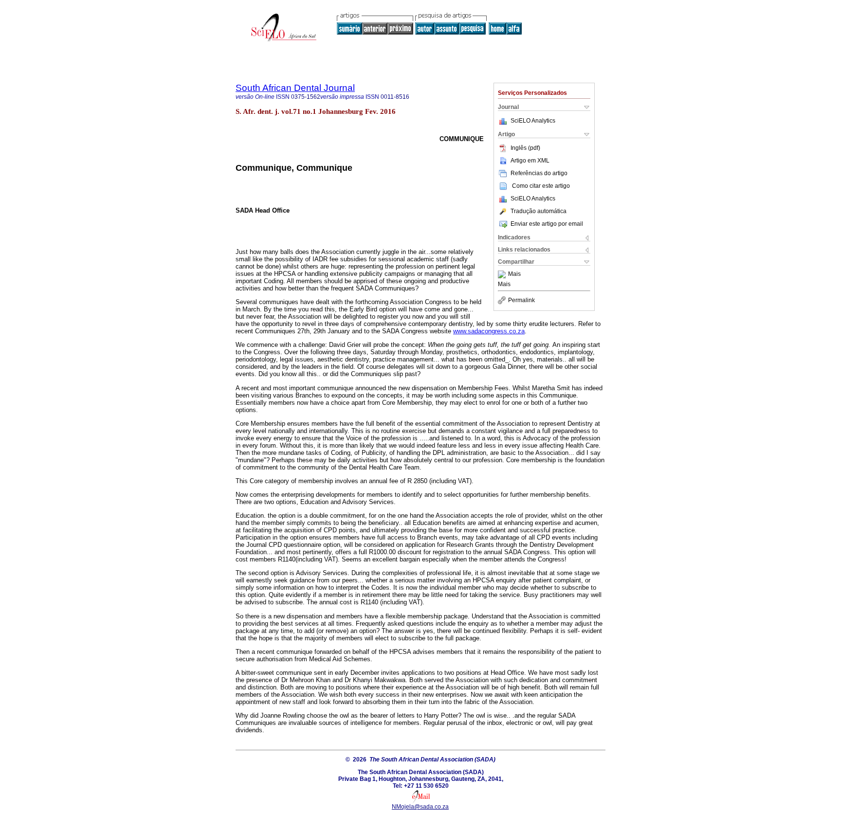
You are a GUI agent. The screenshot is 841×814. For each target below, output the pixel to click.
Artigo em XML (530, 160)
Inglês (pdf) (525, 148)
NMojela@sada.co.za (420, 806)
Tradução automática (539, 211)
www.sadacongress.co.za (489, 331)
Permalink (521, 300)
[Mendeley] (503, 274)
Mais (514, 274)
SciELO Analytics (533, 120)
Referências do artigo (539, 173)
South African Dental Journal (295, 88)
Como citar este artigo (541, 185)
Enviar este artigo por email (547, 223)
